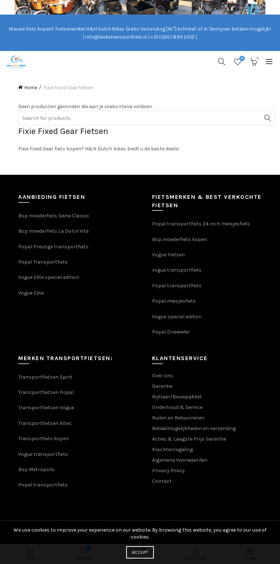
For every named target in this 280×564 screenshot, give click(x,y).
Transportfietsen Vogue (46, 408)
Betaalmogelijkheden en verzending (194, 428)
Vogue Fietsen (168, 255)
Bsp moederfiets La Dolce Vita (53, 231)
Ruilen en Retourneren (178, 418)
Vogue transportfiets (43, 454)
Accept (140, 552)
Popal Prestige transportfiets (53, 247)
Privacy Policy (168, 471)
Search (267, 118)
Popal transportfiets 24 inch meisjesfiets (201, 224)
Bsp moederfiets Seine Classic (54, 216)
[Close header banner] (272, 7)
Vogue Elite (31, 293)
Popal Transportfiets (43, 262)
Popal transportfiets (177, 286)
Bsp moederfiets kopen (179, 239)
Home (30, 87)
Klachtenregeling (172, 449)
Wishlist (242, 58)
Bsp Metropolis (36, 469)
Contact (162, 481)
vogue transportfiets (177, 270)
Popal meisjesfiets (174, 301)
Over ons (162, 375)
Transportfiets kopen (43, 438)
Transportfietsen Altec (45, 423)
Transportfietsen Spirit (45, 377)
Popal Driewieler (171, 332)
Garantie (162, 386)
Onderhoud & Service (177, 407)
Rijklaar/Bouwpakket (177, 397)
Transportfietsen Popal (46, 392)
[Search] (222, 61)
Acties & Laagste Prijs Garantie (189, 439)
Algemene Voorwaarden (179, 460)
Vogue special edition (177, 316)
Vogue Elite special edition (48, 277)
